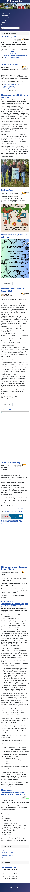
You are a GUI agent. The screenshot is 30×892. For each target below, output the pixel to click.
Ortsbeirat (3, 22)
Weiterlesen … (7, 283)
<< (3, 867)
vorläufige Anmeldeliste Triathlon (12, 511)
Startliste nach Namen (9, 86)
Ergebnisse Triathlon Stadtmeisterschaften (15, 55)
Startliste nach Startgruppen (11, 84)
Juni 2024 (9, 867)
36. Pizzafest (7, 190)
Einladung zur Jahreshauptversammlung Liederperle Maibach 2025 (13, 792)
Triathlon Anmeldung (10, 462)
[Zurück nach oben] (27, 889)
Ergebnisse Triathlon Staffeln (11, 57)
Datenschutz (19, 887)
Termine (4, 850)
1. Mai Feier (6, 410)
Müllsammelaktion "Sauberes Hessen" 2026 (14, 568)
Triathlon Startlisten (10, 64)
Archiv (12, 51)
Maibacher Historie (7, 855)
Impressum (10, 887)
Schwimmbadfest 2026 (11, 521)
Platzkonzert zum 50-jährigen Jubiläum (14, 96)
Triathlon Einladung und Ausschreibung (14, 508)
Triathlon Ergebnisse (10, 37)
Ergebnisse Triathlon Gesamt (11, 54)
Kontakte (4, 857)
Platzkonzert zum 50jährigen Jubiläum (14, 236)
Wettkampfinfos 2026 (9, 88)
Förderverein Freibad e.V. (7, 18)
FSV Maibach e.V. (5, 13)
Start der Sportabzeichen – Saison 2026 (13, 290)
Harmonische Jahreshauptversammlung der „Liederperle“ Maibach (14, 603)
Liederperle (4, 20)
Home (2, 11)
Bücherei (3, 25)
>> (15, 867)
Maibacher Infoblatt (7, 853)
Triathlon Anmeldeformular (10, 509)
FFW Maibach (4, 15)
